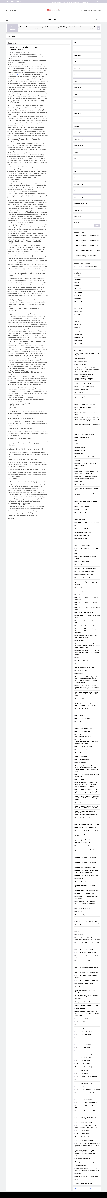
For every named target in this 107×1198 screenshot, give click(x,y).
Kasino (77, 553)
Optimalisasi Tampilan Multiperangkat (85, 709)
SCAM (77, 152)
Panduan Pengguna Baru (81, 803)
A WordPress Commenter (82, 266)
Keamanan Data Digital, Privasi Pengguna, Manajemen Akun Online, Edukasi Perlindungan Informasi (87, 582)
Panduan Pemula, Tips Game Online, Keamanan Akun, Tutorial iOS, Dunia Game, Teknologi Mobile (87, 797)
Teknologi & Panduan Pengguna (83, 1050)
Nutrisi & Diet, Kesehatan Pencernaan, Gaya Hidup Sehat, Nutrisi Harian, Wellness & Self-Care (86, 693)
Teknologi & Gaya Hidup (81, 1028)
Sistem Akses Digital (80, 915)
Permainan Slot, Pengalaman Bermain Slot (86, 893)
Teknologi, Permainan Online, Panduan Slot (86, 1137)
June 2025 (78, 318)
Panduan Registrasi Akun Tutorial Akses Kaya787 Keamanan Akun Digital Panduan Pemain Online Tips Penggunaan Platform (86, 812)
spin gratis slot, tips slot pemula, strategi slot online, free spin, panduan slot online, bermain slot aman (87, 996)
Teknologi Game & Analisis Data (83, 1114)
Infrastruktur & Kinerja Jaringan (83, 532)
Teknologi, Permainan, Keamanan (84, 1140)
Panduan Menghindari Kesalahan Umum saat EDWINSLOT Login (74, 1)
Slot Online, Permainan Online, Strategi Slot (86, 972)
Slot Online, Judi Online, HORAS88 (84, 949)
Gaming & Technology (81, 509)
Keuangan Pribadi (79, 640)
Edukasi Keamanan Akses (82, 437)
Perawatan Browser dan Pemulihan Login (86, 845)
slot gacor (78, 68)
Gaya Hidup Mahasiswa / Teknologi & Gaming (87, 522)
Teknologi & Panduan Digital (82, 1047)
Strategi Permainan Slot (81, 1008)
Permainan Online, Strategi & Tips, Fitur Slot (86, 875)
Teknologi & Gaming (80, 1025)
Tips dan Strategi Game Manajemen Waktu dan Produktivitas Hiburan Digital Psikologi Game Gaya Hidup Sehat (87, 1145)
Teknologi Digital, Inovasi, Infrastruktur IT (86, 1102)
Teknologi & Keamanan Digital (83, 1034)
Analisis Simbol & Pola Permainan (84, 383)
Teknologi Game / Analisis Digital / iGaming (86, 1111)
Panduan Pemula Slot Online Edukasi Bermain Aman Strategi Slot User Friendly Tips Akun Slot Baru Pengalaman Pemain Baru (87, 784)
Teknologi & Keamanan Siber (82, 1037)
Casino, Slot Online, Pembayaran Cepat (85, 404)
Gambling (77, 460)
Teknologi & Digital (80, 1021)
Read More (10, 518)
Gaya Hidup (78, 516)
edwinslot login (79, 453)
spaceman (78, 113)
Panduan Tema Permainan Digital (84, 818)
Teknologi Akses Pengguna (82, 1073)
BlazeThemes (65, 1195)
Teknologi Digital (79, 1086)
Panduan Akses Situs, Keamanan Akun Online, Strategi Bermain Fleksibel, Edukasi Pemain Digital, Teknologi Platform (87, 741)
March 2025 (78, 327)
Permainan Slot (79, 878)
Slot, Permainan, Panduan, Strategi (84, 983)
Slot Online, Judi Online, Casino (83, 946)
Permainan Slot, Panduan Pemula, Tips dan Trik (87, 890)
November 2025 (79, 302)
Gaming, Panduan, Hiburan (82, 512)
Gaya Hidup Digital (80, 519)
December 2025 (79, 298)
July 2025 (77, 314)
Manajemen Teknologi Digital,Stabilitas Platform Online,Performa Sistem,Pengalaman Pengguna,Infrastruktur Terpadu (87, 687)
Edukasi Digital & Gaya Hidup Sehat (84, 434)
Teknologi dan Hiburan (81, 1080)
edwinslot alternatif (80, 447)
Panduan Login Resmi (81, 762)
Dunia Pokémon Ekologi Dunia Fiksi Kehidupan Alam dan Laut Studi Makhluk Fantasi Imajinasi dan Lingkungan (87, 426)
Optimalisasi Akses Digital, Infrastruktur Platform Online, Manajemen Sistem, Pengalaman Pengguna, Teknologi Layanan (86, 703)
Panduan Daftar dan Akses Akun (83, 746)
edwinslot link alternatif (81, 450)
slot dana (77, 178)
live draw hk (78, 126)
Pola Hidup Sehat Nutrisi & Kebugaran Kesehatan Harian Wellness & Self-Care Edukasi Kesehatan (85, 903)
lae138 (17, 74)
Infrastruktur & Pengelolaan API (83, 535)
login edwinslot (79, 673)
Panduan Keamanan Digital (82, 759)
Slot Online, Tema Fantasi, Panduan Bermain (86, 980)
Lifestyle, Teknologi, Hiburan (82, 657)
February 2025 (79, 331)
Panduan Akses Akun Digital (82, 718)
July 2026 (77, 276)
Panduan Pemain (79, 779)
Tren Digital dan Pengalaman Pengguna (85, 1162)
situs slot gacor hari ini (81, 203)
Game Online (78, 481)
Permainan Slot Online (81, 882)
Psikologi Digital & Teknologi (82, 908)
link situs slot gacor (80, 664)
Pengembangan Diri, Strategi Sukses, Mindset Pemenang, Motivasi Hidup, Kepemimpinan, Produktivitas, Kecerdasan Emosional (87, 840)
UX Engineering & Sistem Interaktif (84, 1180)
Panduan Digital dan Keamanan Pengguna (86, 749)
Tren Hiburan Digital (80, 1165)
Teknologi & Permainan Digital (83, 1057)
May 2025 (77, 321)
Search (76, 222)
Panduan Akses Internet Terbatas (84, 728)
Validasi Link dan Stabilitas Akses (84, 1183)
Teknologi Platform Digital (82, 1130)
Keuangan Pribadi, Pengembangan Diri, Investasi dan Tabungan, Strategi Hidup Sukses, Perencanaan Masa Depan (87, 645)
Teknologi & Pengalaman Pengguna (84, 1054)
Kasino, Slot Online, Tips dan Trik (83, 561)
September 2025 (79, 308)
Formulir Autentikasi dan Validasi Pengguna (86, 457)
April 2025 (78, 324)
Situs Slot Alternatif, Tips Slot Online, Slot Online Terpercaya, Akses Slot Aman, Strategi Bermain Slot (87, 923)
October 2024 (78, 344)
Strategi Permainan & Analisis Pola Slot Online (87, 1005)
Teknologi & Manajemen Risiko (83, 1041)
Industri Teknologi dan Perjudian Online (85, 529)
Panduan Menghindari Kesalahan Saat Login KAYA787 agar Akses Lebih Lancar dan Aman (31, 27)
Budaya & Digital (79, 393)
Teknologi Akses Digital (81, 1070)
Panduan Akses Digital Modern (83, 725)
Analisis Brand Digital (80, 364)
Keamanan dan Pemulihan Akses (83, 578)
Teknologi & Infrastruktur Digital (83, 1031)
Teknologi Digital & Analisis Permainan (85, 1093)
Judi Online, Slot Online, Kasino (83, 545)
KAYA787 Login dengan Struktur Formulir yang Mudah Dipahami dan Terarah (82, 27)
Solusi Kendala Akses (81, 987)
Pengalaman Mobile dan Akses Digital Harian (87, 831)
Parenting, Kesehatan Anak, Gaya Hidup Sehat (87, 824)
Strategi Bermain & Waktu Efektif (83, 1002)
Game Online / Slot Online (82, 485)
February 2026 (79, 292)
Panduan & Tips (79, 712)
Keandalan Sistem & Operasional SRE (85, 625)
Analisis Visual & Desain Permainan (84, 386)
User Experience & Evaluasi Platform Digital (86, 1176)
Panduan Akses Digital (81, 721)
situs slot (77, 165)
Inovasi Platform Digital (81, 538)
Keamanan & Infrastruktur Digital (83, 565)
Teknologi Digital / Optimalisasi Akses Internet (87, 1089)
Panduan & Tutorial (80, 715)
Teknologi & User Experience (82, 1063)
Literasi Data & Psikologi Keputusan (84, 667)
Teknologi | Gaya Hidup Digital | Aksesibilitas (87, 1067)
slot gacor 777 (79, 139)
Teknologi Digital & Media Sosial (83, 1099)
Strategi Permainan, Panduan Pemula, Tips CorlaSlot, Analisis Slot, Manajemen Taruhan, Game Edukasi (87, 1013)
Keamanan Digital (79, 588)
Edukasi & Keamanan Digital (82, 431)
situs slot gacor (79, 75)
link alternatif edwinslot (81, 660)
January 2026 (78, 295)
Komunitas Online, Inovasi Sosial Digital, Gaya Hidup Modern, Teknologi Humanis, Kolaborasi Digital (87, 652)
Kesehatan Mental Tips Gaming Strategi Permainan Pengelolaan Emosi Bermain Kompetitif (85, 630)
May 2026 (77, 282)
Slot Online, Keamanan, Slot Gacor (84, 960)
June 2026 (78, 279)
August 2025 (78, 311)
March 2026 (78, 289)
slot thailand (78, 133)
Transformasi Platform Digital (83, 1158)
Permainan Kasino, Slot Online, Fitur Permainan (87, 854)
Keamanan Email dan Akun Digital (84, 612)
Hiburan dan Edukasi (80, 525)
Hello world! (94, 266)
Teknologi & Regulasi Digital (82, 1060)
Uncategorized (79, 1173)
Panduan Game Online (81, 753)
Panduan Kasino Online (81, 756)
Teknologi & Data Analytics (82, 1018)
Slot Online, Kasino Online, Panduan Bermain (86, 952)
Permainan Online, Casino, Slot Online (85, 867)
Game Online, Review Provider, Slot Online (86, 498)
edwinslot (77, 444)
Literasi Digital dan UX (81, 670)
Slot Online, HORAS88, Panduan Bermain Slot (87, 942)
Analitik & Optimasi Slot (81, 389)
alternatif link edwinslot (81, 361)
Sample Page (52, 20)
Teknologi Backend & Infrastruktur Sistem (86, 1076)
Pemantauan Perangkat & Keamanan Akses (86, 827)
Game (76, 468)
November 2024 (79, 340)
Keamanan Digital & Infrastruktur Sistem (85, 591)
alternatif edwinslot (80, 358)
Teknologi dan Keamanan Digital (83, 1083)
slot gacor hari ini (79, 145)
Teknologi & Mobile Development (84, 1044)
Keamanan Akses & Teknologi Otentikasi (86, 568)
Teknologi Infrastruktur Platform (83, 1122)
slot (76, 81)
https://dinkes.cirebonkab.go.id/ (83, 1189)
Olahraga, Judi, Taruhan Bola (82, 699)
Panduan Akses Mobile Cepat (83, 731)
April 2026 (78, 285)
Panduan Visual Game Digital (82, 821)
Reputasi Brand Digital (81, 911)
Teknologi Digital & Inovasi (82, 1096)
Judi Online (78, 542)
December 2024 (79, 337)
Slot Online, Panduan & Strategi (83, 964)
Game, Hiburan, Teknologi (82, 506)
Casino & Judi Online (80, 401)
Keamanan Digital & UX (81, 594)
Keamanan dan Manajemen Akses (84, 574)
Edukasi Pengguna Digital (82, 440)
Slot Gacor (78, 931)
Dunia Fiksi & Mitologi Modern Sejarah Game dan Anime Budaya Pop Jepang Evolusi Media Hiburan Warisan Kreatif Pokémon (87, 419)
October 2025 (78, 305)
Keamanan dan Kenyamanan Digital (84, 571)
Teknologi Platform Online (82, 1133)
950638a (11, 52)
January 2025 (78, 334)
